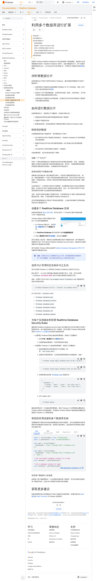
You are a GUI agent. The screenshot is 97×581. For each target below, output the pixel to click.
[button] (11, 29)
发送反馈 (80, 25)
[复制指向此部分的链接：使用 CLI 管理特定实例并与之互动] (70, 265)
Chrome (30, 560)
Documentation (9, 8)
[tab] (37, 432)
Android (30, 557)
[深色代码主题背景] (81, 285)
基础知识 (11, 12)
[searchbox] (12, 18)
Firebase (34, 18)
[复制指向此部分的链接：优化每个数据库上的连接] (54, 475)
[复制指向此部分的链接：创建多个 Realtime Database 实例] (71, 208)
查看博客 (51, 530)
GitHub (30, 542)
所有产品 (30, 569)
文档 (21, 2)
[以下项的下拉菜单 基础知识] (16, 12)
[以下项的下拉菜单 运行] (41, 12)
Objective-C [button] (67, 432)
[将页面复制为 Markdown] (39, 29)
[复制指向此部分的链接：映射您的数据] (48, 130)
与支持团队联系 (75, 530)
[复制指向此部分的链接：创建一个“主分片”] (48, 158)
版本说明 (73, 539)
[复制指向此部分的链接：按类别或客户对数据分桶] (54, 172)
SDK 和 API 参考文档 (34, 533)
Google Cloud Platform (34, 566)
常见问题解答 (74, 545)
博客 (78, 2)
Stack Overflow (41, 496)
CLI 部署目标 (42, 332)
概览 (3, 12)
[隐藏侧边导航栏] (23, 577)
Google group (74, 536)
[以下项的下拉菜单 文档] (24, 2)
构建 (28, 12)
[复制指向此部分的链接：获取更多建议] (52, 489)
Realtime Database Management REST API (70, 248)
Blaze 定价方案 (48, 212)
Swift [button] (57, 432)
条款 (29, 577)
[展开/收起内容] (40, 36)
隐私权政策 (35, 577)
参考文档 (48, 12)
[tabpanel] (59, 452)
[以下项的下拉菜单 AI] (23, 12)
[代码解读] (78, 285)
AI (20, 12)
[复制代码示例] (84, 285)
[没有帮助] (84, 17)
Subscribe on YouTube (55, 539)
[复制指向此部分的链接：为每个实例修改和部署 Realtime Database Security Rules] (49, 323)
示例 (55, 12)
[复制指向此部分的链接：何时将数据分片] (55, 76)
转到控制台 (85, 2)
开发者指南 (31, 530)
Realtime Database (27, 8)
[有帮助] (81, 17)
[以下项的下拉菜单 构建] (32, 12)
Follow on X (52, 536)
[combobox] (45, 2)
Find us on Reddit (54, 533)
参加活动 (51, 542)
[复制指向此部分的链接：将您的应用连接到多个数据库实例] (70, 418)
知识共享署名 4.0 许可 (57, 513)
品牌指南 (73, 542)
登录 (93, 2)
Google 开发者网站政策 (54, 515)
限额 (81, 66)
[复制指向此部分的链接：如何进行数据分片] (58, 108)
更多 (29, 2)
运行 (37, 12)
